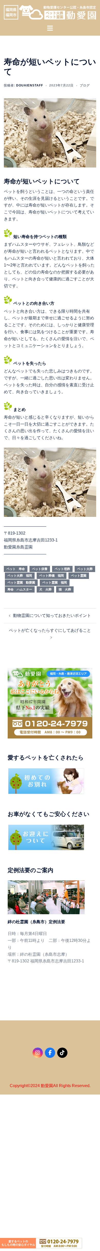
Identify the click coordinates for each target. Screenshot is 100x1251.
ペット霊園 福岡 (54, 582)
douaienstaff (29, 85)
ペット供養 (39, 569)
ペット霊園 (78, 575)
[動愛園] (50, 12)
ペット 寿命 (15, 569)
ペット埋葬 (62, 569)
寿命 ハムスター (19, 589)
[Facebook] (50, 1053)
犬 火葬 (45, 589)
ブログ (85, 85)
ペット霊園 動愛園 (21, 582)
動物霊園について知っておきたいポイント (52, 615)
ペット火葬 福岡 (19, 575)
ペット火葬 (85, 569)
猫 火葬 (65, 589)
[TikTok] (62, 1053)
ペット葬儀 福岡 (51, 575)
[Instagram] (38, 1053)
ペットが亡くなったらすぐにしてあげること (50, 630)
